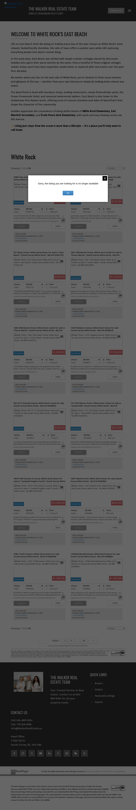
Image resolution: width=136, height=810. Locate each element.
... (77, 640)
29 (83, 640)
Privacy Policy (91, 771)
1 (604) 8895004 (21, 238)
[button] (116, 11)
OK (68, 193)
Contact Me (116, 10)
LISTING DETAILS (21, 226)
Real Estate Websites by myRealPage (111, 771)
